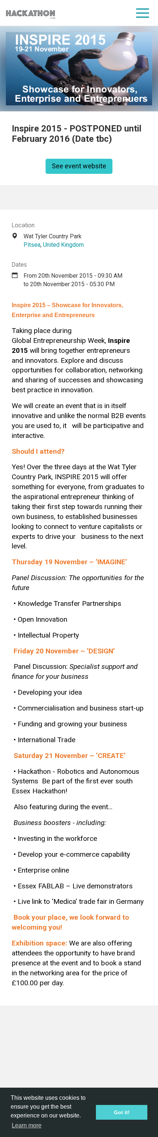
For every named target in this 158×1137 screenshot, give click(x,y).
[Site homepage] (30, 13)
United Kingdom (63, 244)
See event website (79, 166)
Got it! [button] (122, 1112)
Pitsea (32, 244)
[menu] (142, 13)
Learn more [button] (27, 1125)
